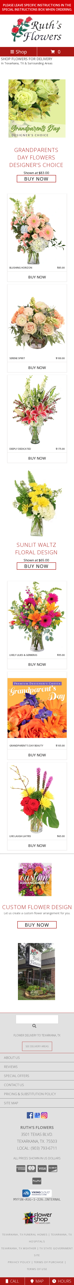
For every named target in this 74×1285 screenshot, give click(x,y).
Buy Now (36, 178)
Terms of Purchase (49, 1262)
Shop (21, 51)
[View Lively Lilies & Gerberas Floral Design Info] (37, 617)
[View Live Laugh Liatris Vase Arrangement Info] (37, 798)
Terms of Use (37, 1269)
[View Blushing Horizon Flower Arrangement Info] (37, 230)
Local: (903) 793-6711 (37, 1148)
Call (13, 1281)
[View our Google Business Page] (37, 1117)
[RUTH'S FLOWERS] (37, 41)
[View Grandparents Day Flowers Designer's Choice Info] (37, 108)
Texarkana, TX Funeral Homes (25, 1234)
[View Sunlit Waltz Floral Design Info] (37, 503)
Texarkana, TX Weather (18, 1248)
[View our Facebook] (30, 1117)
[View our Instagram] (44, 1117)
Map (39, 1281)
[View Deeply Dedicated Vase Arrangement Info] (37, 411)
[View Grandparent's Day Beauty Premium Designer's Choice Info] (37, 708)
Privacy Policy (19, 1262)
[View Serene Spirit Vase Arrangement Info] (37, 320)
